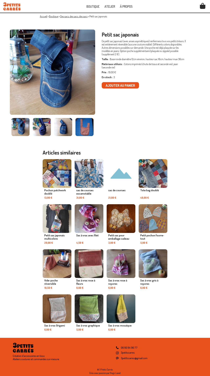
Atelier (110, 6)
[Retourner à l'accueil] (12, 6)
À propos (126, 6)
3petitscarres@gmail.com (134, 358)
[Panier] (203, 6)
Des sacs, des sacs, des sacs (73, 16)
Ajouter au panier (120, 85)
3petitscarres (128, 352)
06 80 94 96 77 (129, 347)
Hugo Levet (115, 372)
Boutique (93, 6)
